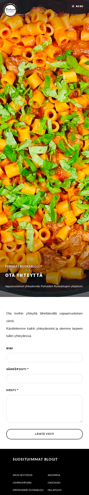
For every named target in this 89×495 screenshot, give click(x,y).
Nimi (9, 348)
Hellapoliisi (55, 490)
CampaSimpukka (22, 483)
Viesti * (12, 390)
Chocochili (54, 483)
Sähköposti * (17, 369)
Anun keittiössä (22, 475)
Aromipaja (54, 475)
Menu (80, 6)
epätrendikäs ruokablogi (28, 490)
